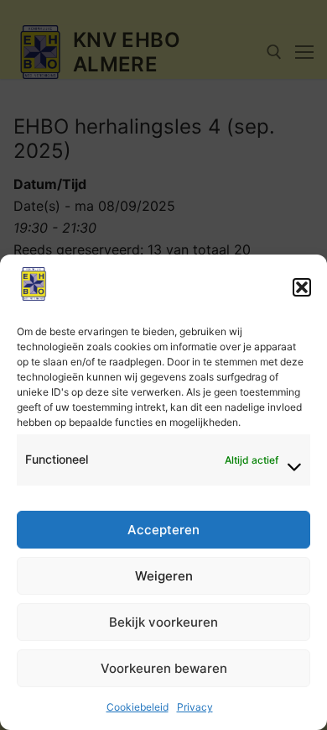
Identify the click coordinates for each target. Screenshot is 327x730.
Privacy (195, 707)
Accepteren (163, 530)
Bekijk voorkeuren (163, 622)
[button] (301, 287)
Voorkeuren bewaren (164, 668)
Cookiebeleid (137, 707)
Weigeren (164, 576)
